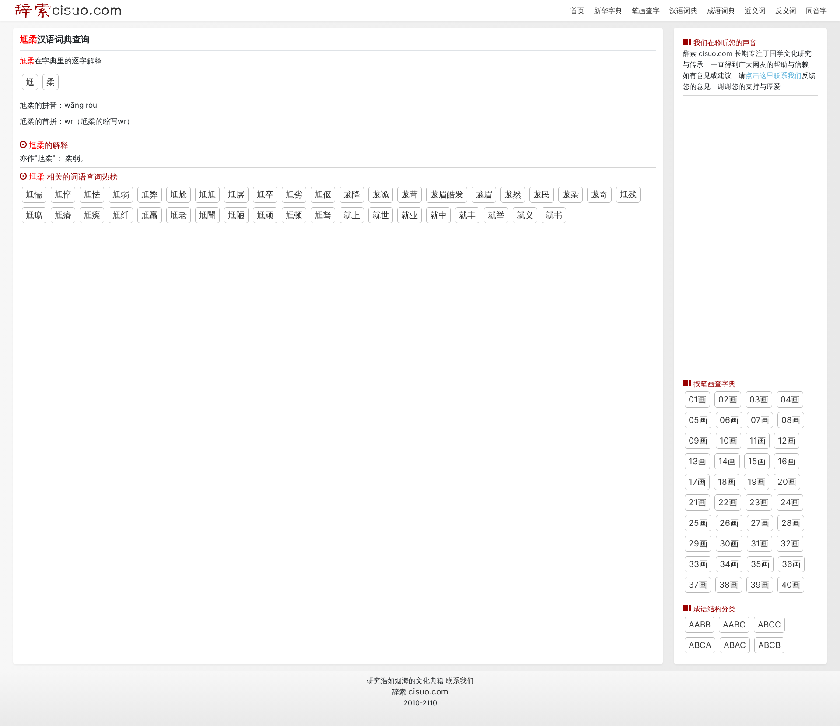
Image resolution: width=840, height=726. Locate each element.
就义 (525, 215)
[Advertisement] (750, 235)
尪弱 (120, 195)
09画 (698, 441)
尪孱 (236, 195)
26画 (729, 523)
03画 (758, 400)
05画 (698, 420)
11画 (757, 441)
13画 (697, 461)
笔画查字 (646, 10)
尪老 (178, 215)
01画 (697, 400)
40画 (790, 585)
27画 (760, 523)
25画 (698, 523)
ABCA (700, 645)
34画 (729, 564)
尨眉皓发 (446, 195)
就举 (496, 215)
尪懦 (34, 195)
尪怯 (92, 195)
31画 (759, 544)
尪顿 (294, 215)
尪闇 (207, 215)
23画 (758, 502)
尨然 (512, 195)
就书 (554, 215)
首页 (577, 10)
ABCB (769, 645)
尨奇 (599, 195)
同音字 (816, 10)
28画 (790, 523)
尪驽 (323, 215)
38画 (728, 585)
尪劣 (294, 195)
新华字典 (608, 10)
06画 (729, 420)
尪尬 (178, 195)
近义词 (755, 10)
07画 (760, 420)
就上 (351, 215)
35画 (760, 564)
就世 (380, 215)
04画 (789, 400)
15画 (757, 461)
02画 (727, 400)
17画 (697, 482)
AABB (699, 625)
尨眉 (484, 195)
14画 (727, 461)
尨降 (351, 195)
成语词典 (721, 10)
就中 (438, 215)
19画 (756, 482)
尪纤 (120, 215)
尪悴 (63, 195)
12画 (786, 441)
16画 (786, 461)
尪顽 (265, 215)
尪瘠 (63, 215)
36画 (791, 564)
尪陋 (236, 215)
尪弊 (149, 195)
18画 (726, 482)
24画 (789, 502)
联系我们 (460, 680)
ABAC (735, 645)
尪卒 (265, 195)
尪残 (628, 195)
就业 (409, 215)
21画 (697, 502)
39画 (759, 585)
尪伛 (323, 195)
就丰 (467, 215)
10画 (728, 441)
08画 (790, 420)
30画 (729, 544)
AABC (734, 625)
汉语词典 (683, 10)
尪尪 (207, 195)
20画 (786, 482)
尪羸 (149, 215)
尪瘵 (92, 215)
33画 (698, 564)
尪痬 (34, 215)
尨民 (541, 195)
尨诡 (380, 195)
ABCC (769, 625)
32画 (789, 544)
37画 (698, 585)
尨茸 (409, 195)
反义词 (785, 10)
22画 (727, 502)
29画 (698, 544)
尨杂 (570, 195)
